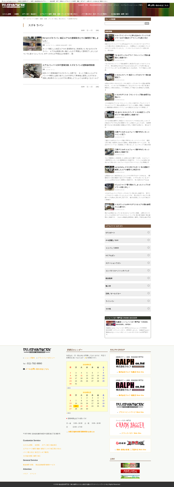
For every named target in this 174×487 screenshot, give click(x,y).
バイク (110, 5)
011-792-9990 (34, 363)
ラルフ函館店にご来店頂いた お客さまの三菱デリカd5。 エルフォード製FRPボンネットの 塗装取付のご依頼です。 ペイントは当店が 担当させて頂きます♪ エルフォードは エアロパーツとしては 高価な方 (127, 160)
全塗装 (16, 14)
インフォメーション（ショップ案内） (132, 5)
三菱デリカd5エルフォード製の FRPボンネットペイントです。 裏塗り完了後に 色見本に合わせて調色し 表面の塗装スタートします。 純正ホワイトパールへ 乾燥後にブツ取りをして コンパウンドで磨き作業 (128, 143)
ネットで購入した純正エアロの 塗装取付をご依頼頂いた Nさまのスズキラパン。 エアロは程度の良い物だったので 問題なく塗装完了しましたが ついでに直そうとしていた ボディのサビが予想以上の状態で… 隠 (60, 51)
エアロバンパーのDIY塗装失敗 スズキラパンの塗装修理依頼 (69, 65)
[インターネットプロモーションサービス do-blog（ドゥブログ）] (130, 478)
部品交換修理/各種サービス (98, 5)
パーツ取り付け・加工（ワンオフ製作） (95, 14)
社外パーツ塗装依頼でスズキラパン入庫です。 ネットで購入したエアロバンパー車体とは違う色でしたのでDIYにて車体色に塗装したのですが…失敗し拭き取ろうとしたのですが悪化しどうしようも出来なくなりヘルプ (70, 75)
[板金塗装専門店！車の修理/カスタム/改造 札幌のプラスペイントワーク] (13, 6)
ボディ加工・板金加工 (29, 14)
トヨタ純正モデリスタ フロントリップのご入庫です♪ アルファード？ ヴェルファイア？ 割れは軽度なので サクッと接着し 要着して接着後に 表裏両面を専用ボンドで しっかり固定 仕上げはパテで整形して (127, 105)
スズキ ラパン (73, 19)
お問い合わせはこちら (159, 5)
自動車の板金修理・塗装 (64, 45)
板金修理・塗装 (83, 5)
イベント (116, 5)
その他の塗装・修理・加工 (120, 14)
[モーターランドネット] (130, 472)
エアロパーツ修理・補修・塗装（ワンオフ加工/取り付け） (59, 14)
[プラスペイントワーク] (130, 467)
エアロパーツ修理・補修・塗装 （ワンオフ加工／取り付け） (46, 19)
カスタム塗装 (6, 14)
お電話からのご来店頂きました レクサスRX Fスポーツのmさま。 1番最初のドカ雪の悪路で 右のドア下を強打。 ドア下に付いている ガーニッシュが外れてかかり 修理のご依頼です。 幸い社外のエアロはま (127, 178)
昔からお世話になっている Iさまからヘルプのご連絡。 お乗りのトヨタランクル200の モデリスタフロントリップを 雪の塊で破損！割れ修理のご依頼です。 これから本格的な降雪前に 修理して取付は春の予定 (128, 215)
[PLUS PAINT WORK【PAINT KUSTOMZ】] (37, 350)
